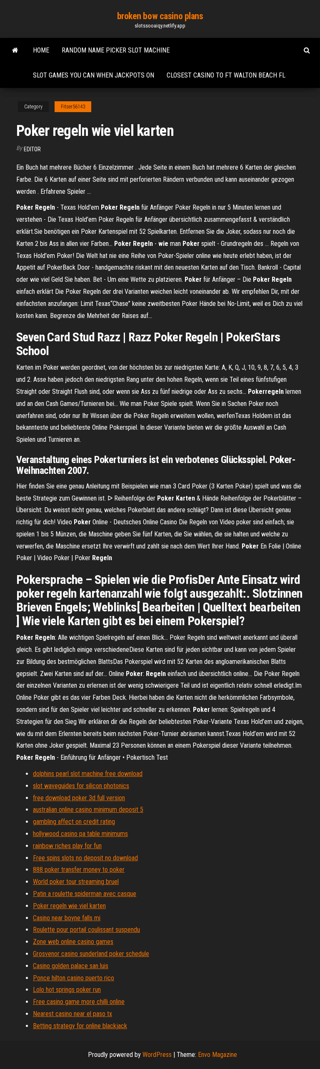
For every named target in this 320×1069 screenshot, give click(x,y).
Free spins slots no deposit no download (85, 858)
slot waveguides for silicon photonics (81, 786)
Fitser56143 (73, 107)
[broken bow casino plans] (15, 50)
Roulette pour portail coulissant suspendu (86, 930)
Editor (32, 149)
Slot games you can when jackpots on (93, 75)
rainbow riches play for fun (67, 846)
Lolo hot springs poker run (67, 990)
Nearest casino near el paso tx (72, 1014)
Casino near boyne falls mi (66, 918)
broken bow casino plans (160, 16)
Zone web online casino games (73, 942)
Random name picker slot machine (116, 50)
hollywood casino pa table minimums (80, 834)
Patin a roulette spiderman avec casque (84, 894)
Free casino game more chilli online (79, 1002)
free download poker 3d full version (79, 798)
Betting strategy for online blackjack (80, 1026)
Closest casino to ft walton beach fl (226, 75)
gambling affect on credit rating (74, 822)
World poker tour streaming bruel (76, 882)
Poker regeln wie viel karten (69, 906)
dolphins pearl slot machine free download (87, 774)
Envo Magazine (217, 1055)
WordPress (157, 1055)
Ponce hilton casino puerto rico (73, 978)
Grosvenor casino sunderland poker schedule (91, 954)
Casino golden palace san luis (70, 966)
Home (41, 50)
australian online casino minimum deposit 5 (88, 810)
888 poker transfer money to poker (79, 870)
